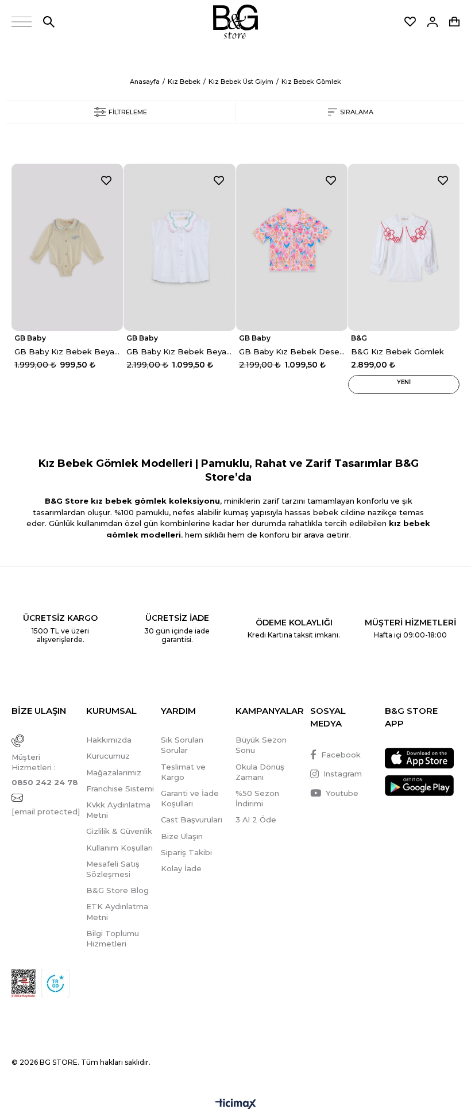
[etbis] (23, 983)
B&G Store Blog (117, 890)
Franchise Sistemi (120, 788)
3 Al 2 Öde (255, 819)
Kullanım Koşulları (119, 847)
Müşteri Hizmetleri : (44, 769)
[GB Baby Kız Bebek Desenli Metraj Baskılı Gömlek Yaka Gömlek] (292, 247)
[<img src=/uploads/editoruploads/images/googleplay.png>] (419, 785)
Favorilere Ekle (106, 180)
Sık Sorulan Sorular (182, 745)
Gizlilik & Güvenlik (119, 831)
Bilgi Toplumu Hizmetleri (112, 938)
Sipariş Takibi (186, 852)
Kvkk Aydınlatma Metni (118, 810)
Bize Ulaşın (182, 836)
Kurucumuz (108, 755)
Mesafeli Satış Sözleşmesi (113, 869)
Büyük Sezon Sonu (261, 745)
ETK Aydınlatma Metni (117, 911)
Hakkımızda (109, 739)
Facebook (341, 754)
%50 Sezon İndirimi (257, 798)
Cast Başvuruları (191, 819)
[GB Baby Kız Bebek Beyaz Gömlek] (67, 247)
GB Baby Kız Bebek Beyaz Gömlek (67, 351)
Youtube (342, 793)
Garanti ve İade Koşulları (190, 798)
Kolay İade (181, 868)
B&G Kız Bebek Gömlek (397, 351)
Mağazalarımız (113, 772)
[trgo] (55, 983)
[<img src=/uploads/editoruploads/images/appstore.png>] (419, 758)
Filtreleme (128, 112)
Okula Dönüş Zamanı (259, 772)
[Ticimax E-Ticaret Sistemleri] (235, 1105)
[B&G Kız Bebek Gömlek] (404, 247)
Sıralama (356, 112)
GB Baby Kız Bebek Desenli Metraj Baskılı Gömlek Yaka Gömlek (292, 351)
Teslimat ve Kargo (183, 772)
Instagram (342, 773)
